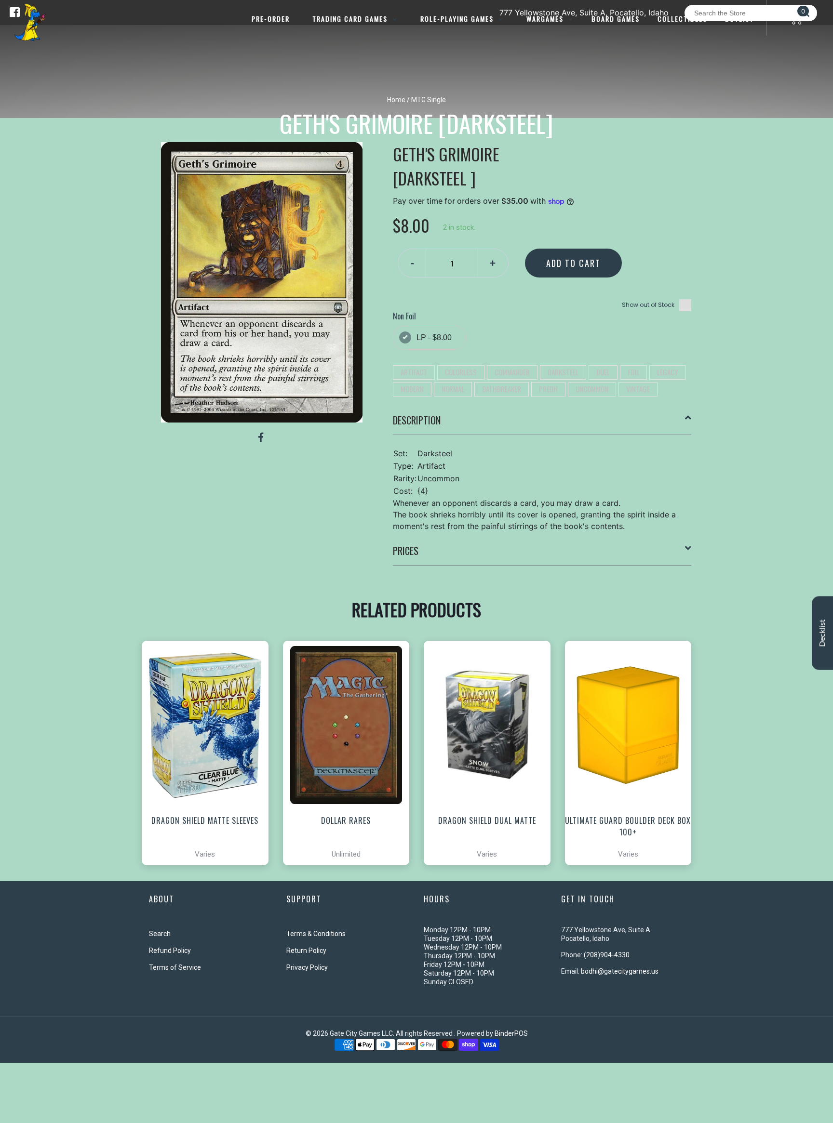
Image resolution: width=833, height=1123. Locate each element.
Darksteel (563, 372)
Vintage (638, 388)
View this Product (209, 830)
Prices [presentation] (405, 550)
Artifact (414, 372)
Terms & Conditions (316, 934)
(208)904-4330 (607, 955)
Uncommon (592, 388)
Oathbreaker (501, 388)
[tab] (542, 424)
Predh (548, 388)
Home (396, 100)
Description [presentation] (417, 420)
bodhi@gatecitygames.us (619, 971)
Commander (512, 372)
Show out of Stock (648, 305)
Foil (633, 372)
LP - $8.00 (434, 337)
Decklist (822, 633)
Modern (412, 388)
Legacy (667, 372)
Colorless (461, 372)
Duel (603, 372)
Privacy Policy (307, 967)
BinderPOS (511, 1033)
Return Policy (306, 950)
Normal (453, 388)
